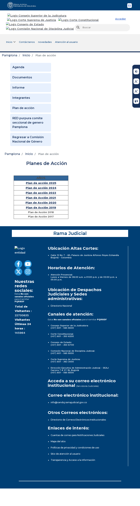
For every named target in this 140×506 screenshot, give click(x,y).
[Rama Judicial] (23, 5)
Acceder (120, 18)
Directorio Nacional (61, 305)
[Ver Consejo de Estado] (25, 24)
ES (130, 6)
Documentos (22, 77)
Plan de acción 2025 (41, 183)
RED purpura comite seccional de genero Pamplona (27, 122)
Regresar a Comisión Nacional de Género (28, 139)
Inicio (26, 55)
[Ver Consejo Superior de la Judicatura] (37, 15)
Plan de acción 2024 (41, 188)
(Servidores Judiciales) (87, 386)
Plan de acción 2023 (41, 192)
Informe (18, 87)
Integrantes (21, 98)
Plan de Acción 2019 (41, 207)
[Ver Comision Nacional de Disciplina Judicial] (40, 29)
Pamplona (9, 55)
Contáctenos (27, 42)
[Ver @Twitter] (18, 272)
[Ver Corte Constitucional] (78, 20)
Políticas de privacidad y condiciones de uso (75, 447)
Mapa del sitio (58, 441)
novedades (45, 42)
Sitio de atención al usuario (65, 453)
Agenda (18, 67)
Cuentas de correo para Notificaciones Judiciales (77, 435)
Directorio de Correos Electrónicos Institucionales (78, 419)
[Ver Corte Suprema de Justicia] (31, 20)
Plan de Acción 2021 (41, 197)
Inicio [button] (9, 42)
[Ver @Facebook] (18, 264)
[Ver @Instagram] (28, 272)
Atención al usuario (66, 42)
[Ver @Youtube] (28, 264)
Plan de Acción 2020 (41, 202)
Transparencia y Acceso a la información (73, 460)
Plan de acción (23, 108)
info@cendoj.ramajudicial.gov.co (69, 402)
